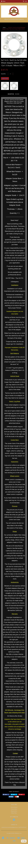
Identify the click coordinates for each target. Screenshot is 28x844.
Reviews (17, 94)
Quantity (3, 73)
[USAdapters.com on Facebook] (14, 820)
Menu (4, 1)
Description (11, 94)
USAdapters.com (17, 833)
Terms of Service (14, 807)
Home (4, 27)
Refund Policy (14, 813)
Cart (26, 1)
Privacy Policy (14, 809)
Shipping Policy (14, 811)
